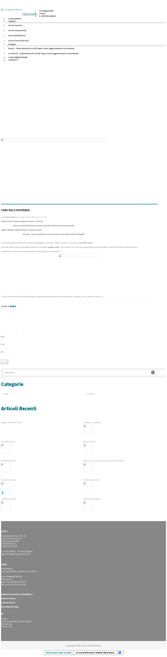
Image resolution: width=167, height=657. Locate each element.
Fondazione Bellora (10, 217)
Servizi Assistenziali (17, 30)
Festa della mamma (8, 442)
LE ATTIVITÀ (90, 394)
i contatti (13, 60)
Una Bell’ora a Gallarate (92, 422)
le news (12, 44)
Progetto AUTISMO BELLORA (11, 422)
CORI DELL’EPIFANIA (15, 210)
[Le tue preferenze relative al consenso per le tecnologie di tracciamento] (2, 492)
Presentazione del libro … (93, 480)
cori (22, 217)
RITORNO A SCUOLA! (8, 461)
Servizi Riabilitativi (16, 35)
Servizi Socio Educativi (18, 40)
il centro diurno (47, 16)
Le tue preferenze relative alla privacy (95, 652)
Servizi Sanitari (15, 25)
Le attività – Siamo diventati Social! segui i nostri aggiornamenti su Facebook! (43, 53)
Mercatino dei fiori (90, 442)
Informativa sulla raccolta (58, 652)
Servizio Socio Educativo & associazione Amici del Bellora (104, 461)
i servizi (12, 21)
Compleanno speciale (8, 480)
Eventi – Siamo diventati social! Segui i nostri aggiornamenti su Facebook (41, 48)
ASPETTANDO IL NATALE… (93, 499)
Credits (4, 618)
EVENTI (5, 394)
